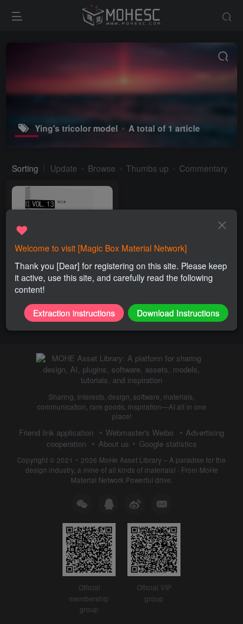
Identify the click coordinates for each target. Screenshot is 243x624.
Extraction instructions (74, 313)
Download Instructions (178, 313)
